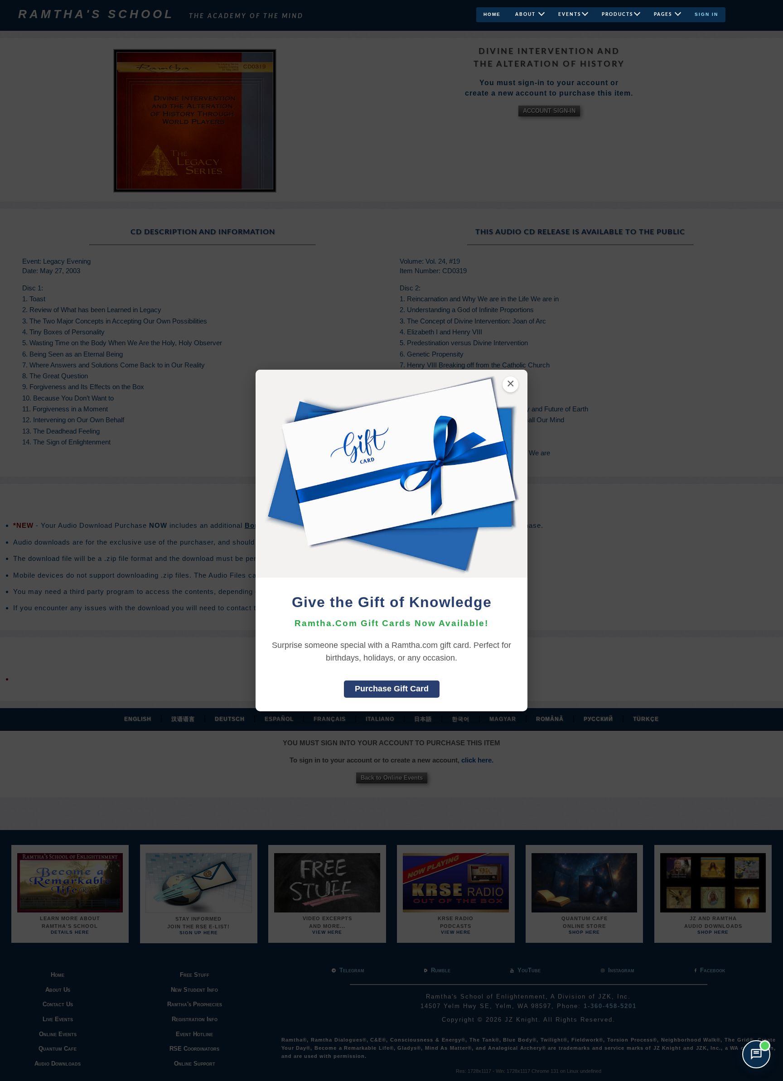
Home (492, 14)
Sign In (706, 14)
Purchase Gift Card (392, 688)
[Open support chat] (756, 1054)
